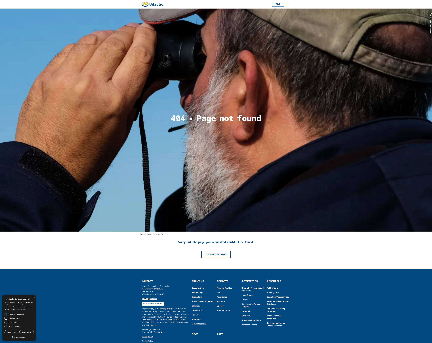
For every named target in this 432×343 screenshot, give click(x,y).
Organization (198, 288)
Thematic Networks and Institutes (253, 289)
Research (246, 311)
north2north (247, 295)
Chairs (245, 299)
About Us (198, 281)
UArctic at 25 (197, 310)
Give (278, 4)
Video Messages (199, 324)
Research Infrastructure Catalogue (277, 302)
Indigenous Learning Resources (276, 309)
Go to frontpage (216, 254)
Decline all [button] (26, 332)
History (195, 315)
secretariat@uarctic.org (153, 304)
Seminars (246, 315)
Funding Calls (273, 292)
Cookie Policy (147, 341)
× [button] (33, 297)
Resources (274, 281)
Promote (221, 301)
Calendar (196, 306)
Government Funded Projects (251, 305)
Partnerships (197, 292)
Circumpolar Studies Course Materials (276, 324)
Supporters (197, 297)
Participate (222, 297)
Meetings (196, 319)
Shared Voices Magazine (203, 301)
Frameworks (159, 332)
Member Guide (223, 310)
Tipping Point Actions (251, 320)
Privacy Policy (147, 336)
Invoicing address (149, 298)
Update (220, 306)
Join (218, 292)
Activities (250, 281)
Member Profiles (224, 288)
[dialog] (19, 318)
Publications (272, 288)
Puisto (157, 329)
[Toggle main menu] (288, 4)
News (195, 334)
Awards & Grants (249, 324)
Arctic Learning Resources (274, 317)
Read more (23, 309)
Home (143, 234)
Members (222, 281)
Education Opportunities (278, 297)
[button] (19, 337)
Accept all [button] (11, 332)
